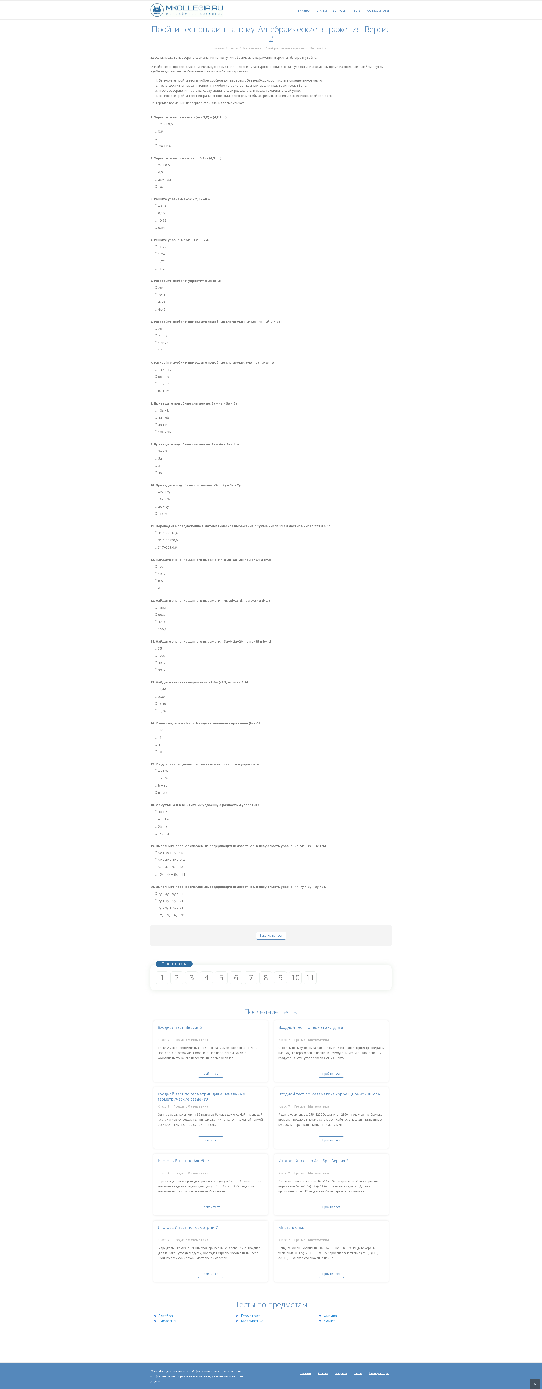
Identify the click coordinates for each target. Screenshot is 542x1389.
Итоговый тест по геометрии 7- (188, 1227)
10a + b (163, 410)
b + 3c (162, 785)
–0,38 (161, 220)
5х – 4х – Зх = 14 (170, 867)
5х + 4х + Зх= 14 (170, 853)
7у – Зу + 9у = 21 (170, 908)
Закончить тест (271, 935)
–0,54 (161, 206)
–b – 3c (163, 778)
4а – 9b (163, 417)
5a (159, 458)
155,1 (162, 607)
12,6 (161, 655)
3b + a (162, 812)
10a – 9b (164, 432)
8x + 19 (163, 391)
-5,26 (161, 711)
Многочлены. (291, 1227)
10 (295, 977)
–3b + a (163, 819)
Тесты (233, 48)
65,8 (161, 615)
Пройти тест (211, 1074)
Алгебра (165, 1315)
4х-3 (161, 302)
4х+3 (161, 309)
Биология (167, 1320)
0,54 (161, 227)
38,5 (161, 663)
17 (159, 350)
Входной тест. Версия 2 (180, 1027)
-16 (160, 730)
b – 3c (162, 792)
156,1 (162, 629)
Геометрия (250, 1315)
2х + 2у (163, 506)
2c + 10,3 (164, 179)
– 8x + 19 (164, 384)
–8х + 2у (164, 499)
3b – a (162, 826)
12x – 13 (164, 343)
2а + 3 (162, 451)
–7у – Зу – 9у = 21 (171, 915)
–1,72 (161, 247)
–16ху (162, 514)
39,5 (161, 670)
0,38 (161, 213)
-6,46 (161, 703)
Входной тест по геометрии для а (310, 1027)
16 (159, 752)
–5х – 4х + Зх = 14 (171, 874)
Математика (252, 48)
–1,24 (161, 268)
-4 (159, 737)
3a (159, 473)
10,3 (161, 186)
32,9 (161, 622)
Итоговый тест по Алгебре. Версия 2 (313, 1160)
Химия (330, 1320)
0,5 (160, 172)
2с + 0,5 (163, 165)
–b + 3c (163, 771)
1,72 (161, 261)
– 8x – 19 (164, 369)
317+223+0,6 (167, 533)
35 (159, 648)
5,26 (161, 696)
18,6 (161, 574)
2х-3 (161, 295)
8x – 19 (163, 376)
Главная (219, 48)
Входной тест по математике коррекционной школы (329, 1094)
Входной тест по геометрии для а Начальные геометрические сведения (201, 1096)
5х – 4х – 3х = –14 (171, 860)
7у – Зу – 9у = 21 (170, 893)
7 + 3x (162, 336)
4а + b (162, 425)
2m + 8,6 (164, 146)
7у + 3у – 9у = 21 (170, 901)
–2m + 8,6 (165, 124)
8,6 (160, 131)
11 (310, 977)
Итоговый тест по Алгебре (183, 1160)
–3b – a (163, 833)
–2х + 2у (164, 492)
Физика (330, 1315)
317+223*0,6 (167, 540)
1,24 (161, 254)
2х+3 (161, 288)
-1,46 (161, 689)
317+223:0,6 (167, 547)
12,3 (161, 566)
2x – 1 (162, 328)
